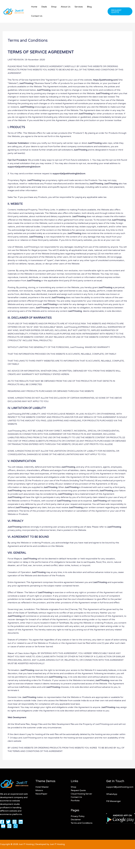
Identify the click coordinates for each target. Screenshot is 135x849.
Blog (89, 6)
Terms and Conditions (81, 823)
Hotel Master (42, 787)
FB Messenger (113, 801)
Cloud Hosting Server (81, 794)
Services (79, 6)
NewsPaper (41, 794)
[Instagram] (14, 822)
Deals (44, 6)
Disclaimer (76, 819)
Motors (39, 790)
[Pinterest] (9, 826)
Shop (54, 6)
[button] (120, 11)
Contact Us (36, 16)
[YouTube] (3, 826)
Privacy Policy (78, 816)
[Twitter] (8, 822)
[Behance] (15, 826)
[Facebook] (2, 822)
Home (34, 6)
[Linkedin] (21, 822)
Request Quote (78, 790)
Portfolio (75, 800)
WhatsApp (111, 794)
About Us (65, 6)
